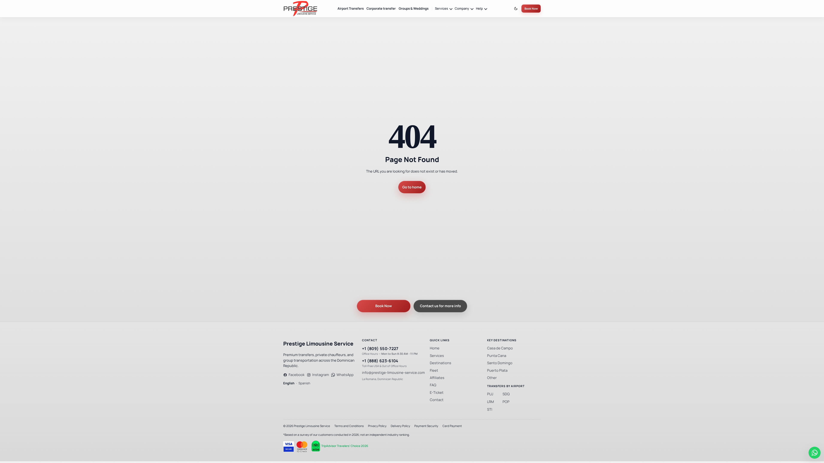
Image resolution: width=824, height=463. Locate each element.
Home (434, 348)
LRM (490, 402)
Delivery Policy (400, 426)
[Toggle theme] (516, 8)
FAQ (433, 385)
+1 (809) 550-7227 (380, 348)
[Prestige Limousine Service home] (300, 8)
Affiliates (437, 378)
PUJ (490, 394)
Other (492, 378)
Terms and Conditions (349, 426)
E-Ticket (437, 393)
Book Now (531, 8)
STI (489, 409)
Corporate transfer (381, 8)
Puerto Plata (497, 370)
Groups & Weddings (414, 8)
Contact (437, 400)
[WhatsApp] (815, 453)
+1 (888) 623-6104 (380, 361)
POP (506, 402)
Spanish (304, 383)
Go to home (412, 187)
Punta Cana (496, 356)
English (288, 383)
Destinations (440, 363)
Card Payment (452, 426)
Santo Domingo (499, 363)
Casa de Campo (500, 348)
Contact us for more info (440, 306)
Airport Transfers (351, 8)
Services (437, 356)
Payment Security (426, 426)
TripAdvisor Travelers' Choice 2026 (344, 446)
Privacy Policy (377, 426)
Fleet (434, 370)
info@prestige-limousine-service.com (393, 373)
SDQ (506, 394)
